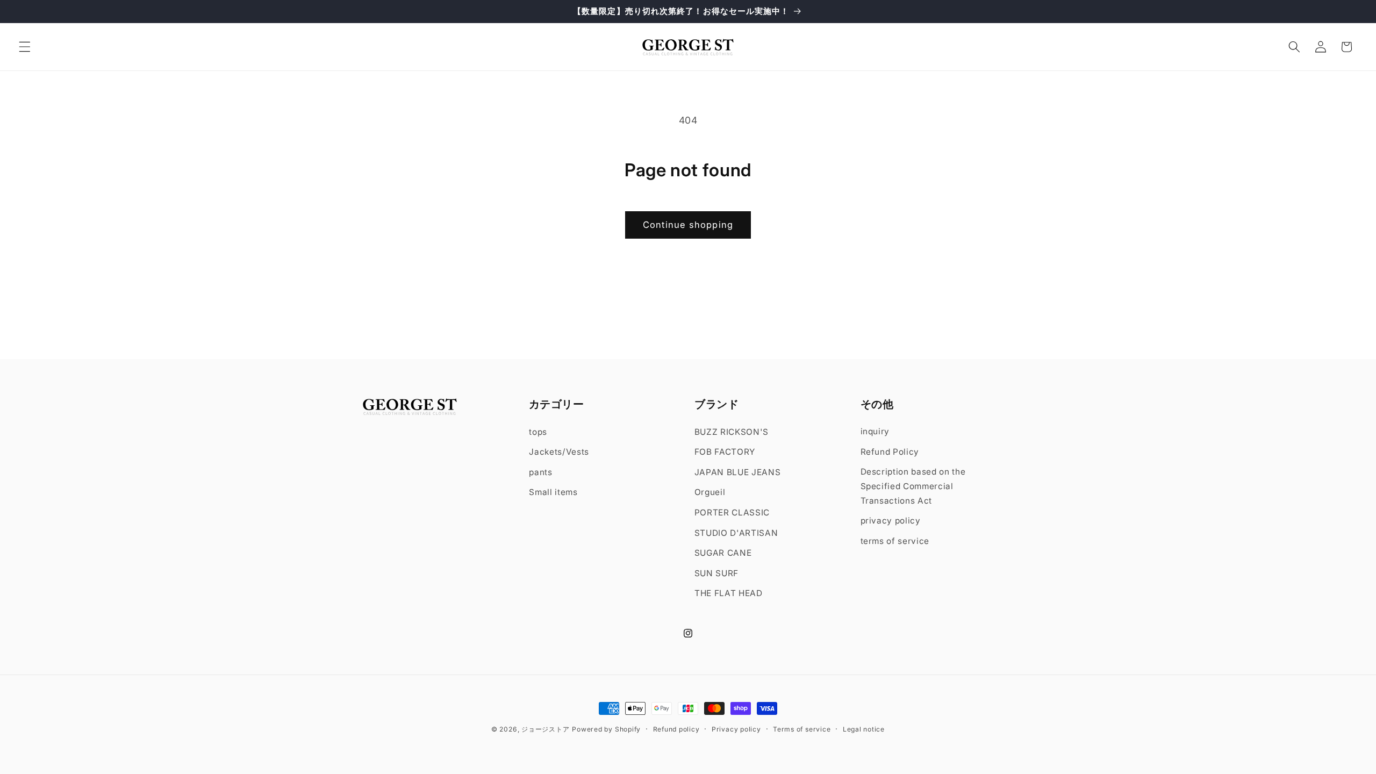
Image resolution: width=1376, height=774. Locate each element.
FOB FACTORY (724, 452)
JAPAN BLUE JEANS (737, 472)
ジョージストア (545, 729)
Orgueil (710, 492)
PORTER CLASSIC (732, 512)
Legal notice (864, 729)
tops (538, 431)
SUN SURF (716, 573)
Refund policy (676, 729)
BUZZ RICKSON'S (731, 431)
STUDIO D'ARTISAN (736, 532)
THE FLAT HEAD (728, 593)
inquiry (875, 431)
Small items (553, 492)
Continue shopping (688, 224)
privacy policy (891, 520)
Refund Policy (890, 452)
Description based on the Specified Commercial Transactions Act (913, 486)
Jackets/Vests (559, 452)
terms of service (895, 541)
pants (540, 472)
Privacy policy (736, 729)
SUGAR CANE (723, 553)
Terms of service (801, 729)
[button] (25, 47)
